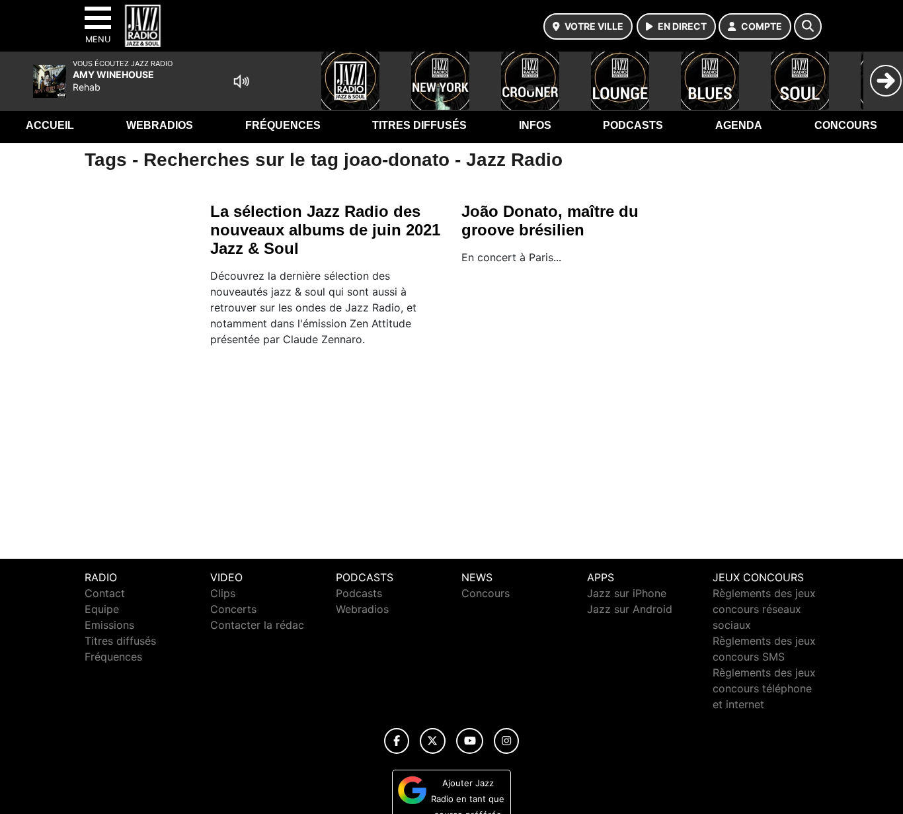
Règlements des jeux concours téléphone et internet (764, 688)
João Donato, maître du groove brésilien (550, 220)
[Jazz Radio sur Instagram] (506, 741)
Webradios (159, 125)
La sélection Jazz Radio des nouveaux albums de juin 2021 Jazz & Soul (325, 229)
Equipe (102, 609)
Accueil (50, 125)
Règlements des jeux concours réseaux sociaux (764, 609)
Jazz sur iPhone (626, 593)
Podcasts (633, 125)
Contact (105, 593)
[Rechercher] (808, 26)
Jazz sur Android (629, 609)
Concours (845, 125)
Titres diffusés (419, 125)
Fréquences (283, 125)
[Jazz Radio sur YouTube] (469, 741)
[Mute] (241, 81)
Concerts (233, 609)
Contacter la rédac (257, 624)
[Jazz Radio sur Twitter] (433, 741)
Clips (222, 593)
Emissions (109, 624)
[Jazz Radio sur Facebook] (396, 741)
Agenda (738, 125)
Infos (535, 125)
